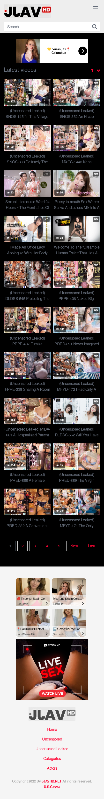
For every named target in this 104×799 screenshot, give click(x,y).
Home (52, 729)
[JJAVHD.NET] (27, 11)
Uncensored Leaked (52, 748)
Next (74, 546)
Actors (52, 768)
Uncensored (52, 739)
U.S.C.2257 (52, 786)
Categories (52, 758)
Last (91, 546)
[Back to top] (95, 788)
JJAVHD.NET (52, 781)
